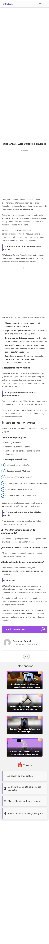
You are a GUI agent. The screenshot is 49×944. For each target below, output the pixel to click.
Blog (26, 656)
